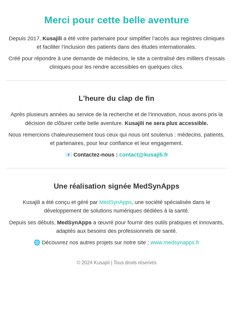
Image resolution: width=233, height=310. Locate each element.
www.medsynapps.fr (174, 242)
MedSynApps (115, 202)
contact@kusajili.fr (143, 155)
